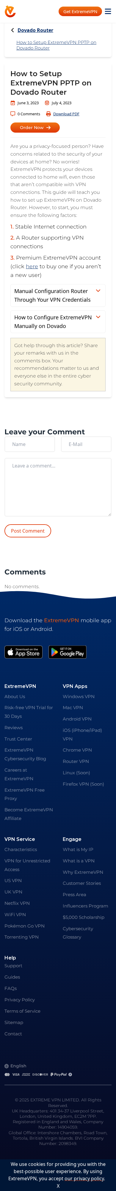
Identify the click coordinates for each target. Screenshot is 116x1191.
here (32, 266)
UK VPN (13, 892)
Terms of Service (22, 1011)
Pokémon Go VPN (24, 926)
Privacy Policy (19, 1000)
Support (13, 965)
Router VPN (76, 761)
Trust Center (18, 739)
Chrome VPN (77, 750)
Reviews (13, 727)
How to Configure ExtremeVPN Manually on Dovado (53, 321)
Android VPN (77, 719)
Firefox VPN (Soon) (83, 784)
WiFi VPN (15, 914)
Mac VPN (73, 707)
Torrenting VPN (21, 937)
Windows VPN (79, 696)
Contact (13, 1034)
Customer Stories (82, 883)
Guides (12, 977)
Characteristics (20, 849)
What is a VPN (79, 861)
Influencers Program (85, 906)
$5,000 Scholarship (83, 917)
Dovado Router (35, 30)
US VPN (13, 880)
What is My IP (78, 849)
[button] (35, 127)
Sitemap (13, 1022)
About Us (14, 696)
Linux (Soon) (76, 772)
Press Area (74, 894)
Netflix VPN (17, 903)
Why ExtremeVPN (83, 872)
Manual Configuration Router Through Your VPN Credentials (52, 295)
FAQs (10, 988)
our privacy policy (84, 1178)
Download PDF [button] (66, 114)
